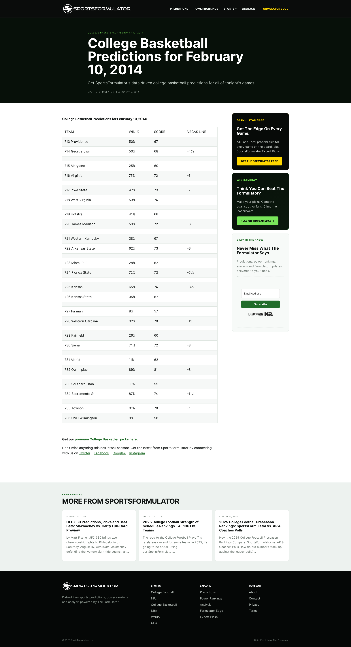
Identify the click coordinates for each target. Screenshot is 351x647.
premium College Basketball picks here (106, 439)
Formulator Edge (275, 8)
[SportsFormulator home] (97, 8)
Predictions (179, 8)
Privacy (254, 604)
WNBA (155, 617)
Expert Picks (209, 617)
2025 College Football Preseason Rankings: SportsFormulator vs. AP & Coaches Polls (250, 526)
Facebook (101, 453)
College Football (162, 592)
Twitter (84, 453)
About (253, 592)
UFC (154, 623)
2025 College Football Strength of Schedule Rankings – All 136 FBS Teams (171, 526)
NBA (154, 610)
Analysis (248, 8)
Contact (254, 598)
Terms (253, 610)
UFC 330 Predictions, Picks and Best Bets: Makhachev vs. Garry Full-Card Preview (97, 526)
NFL (153, 598)
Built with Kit (260, 314)
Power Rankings (206, 8)
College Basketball (102, 32)
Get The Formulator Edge (259, 161)
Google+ (119, 453)
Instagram (137, 453)
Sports (230, 8)
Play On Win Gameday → (257, 220)
